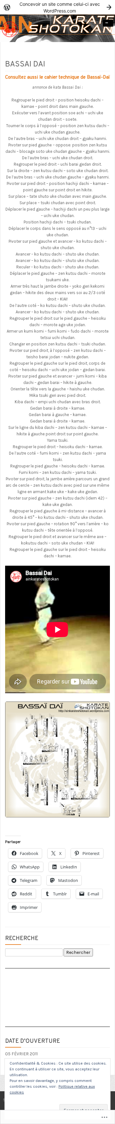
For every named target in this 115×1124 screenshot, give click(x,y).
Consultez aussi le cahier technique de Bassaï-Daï (57, 77)
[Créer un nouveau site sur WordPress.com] (57, 7)
